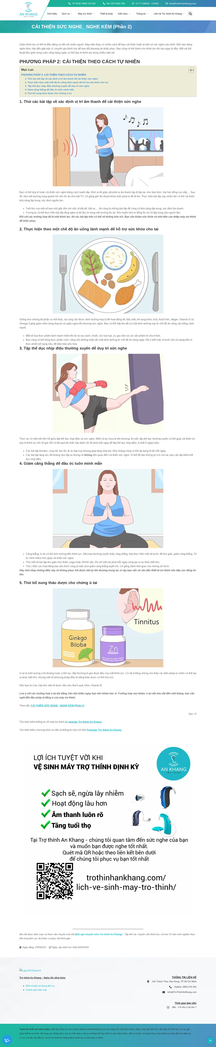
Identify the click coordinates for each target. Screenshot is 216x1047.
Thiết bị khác (106, 13)
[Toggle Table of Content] (189, 70)
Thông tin (141, 13)
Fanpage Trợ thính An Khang (104, 730)
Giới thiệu (52, 13)
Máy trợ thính (85, 13)
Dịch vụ (66, 13)
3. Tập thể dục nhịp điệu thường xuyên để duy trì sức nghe (57, 86)
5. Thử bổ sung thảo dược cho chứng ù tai (48, 93)
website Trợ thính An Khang (85, 722)
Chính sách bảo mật (36, 990)
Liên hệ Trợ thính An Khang (168, 13)
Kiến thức (123, 13)
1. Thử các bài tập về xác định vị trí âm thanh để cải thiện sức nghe (61, 78)
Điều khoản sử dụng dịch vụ (40, 985)
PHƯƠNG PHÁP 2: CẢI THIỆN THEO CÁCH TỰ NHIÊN (53, 74)
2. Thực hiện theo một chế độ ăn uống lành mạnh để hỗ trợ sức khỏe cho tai (66, 82)
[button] (190, 13)
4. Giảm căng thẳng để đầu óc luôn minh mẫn (49, 89)
